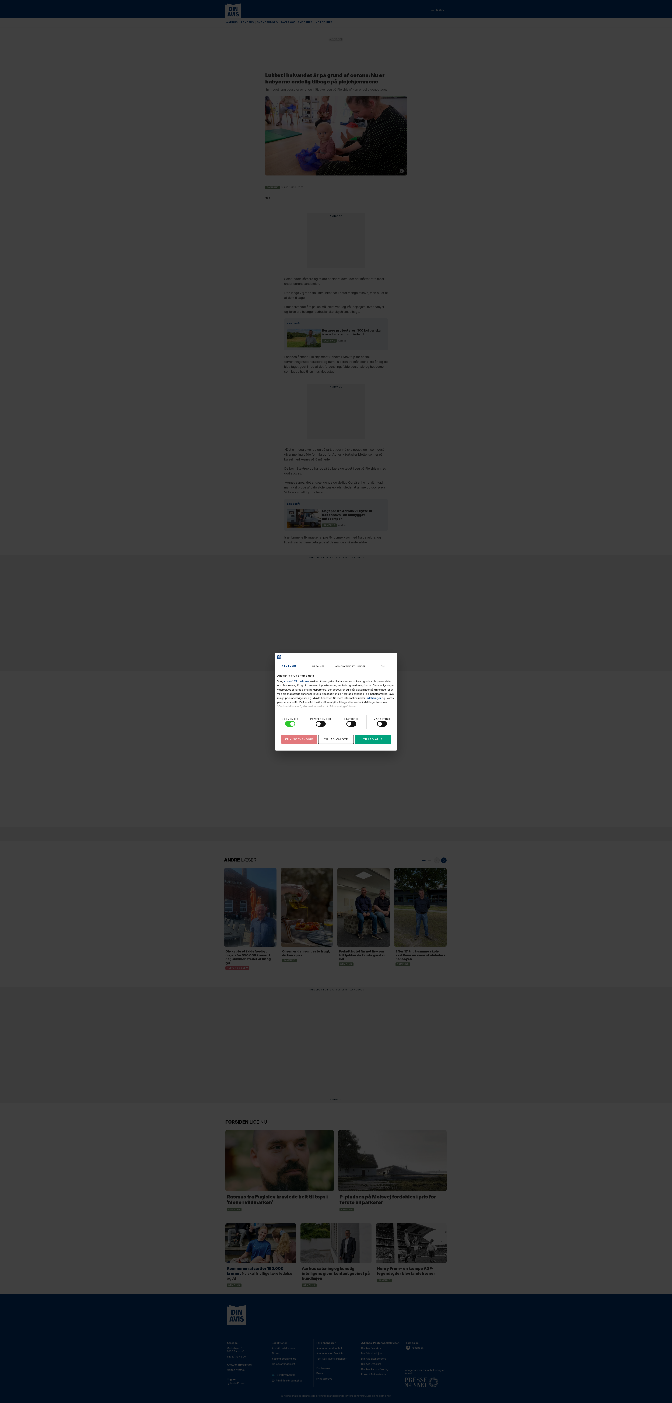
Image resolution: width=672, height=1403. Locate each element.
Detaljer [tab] (318, 666)
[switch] (321, 724)
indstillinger (373, 698)
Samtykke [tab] (289, 666)
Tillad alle (373, 739)
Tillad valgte (336, 739)
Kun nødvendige (299, 739)
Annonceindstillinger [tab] (350, 666)
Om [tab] (383, 666)
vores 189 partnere (296, 681)
